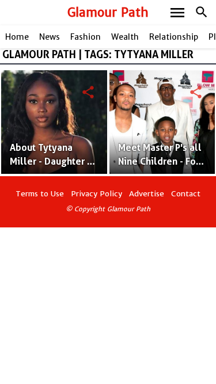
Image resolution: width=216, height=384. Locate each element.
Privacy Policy (96, 194)
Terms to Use (40, 194)
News (49, 37)
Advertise (146, 194)
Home (17, 37)
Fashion (85, 37)
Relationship (173, 37)
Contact (185, 194)
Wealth (125, 37)
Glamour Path (108, 12)
